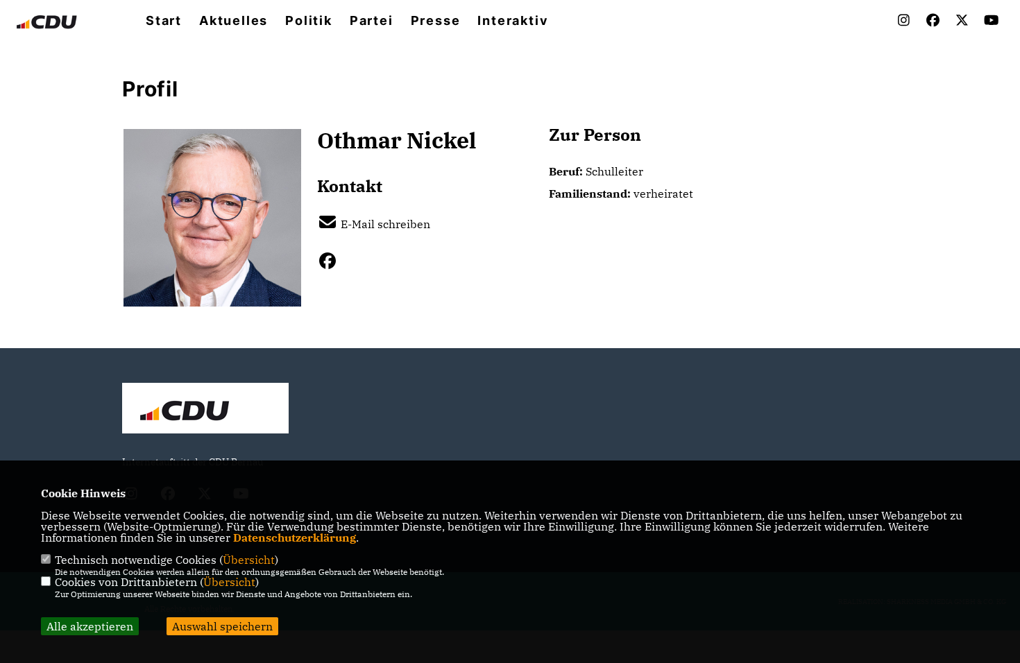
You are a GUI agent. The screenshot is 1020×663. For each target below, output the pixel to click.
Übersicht (249, 560)
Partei (371, 21)
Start (164, 21)
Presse (436, 21)
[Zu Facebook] (332, 261)
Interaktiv (512, 21)
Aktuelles (233, 21)
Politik (308, 21)
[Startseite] (205, 410)
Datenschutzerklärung (294, 537)
